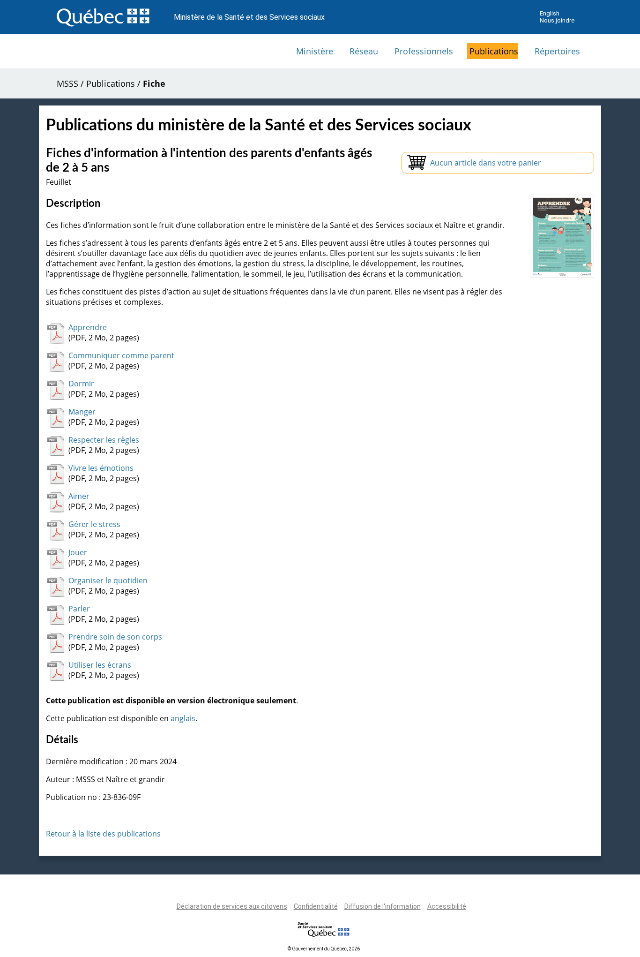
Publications (493, 51)
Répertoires (557, 51)
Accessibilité (446, 906)
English (549, 13)
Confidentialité (316, 906)
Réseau (364, 51)
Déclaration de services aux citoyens (232, 906)
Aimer (78, 496)
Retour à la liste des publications (103, 834)
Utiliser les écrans (99, 665)
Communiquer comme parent (121, 355)
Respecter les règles (103, 440)
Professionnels (423, 51)
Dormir (81, 383)
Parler (79, 608)
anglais (183, 718)
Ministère (314, 51)
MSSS (67, 83)
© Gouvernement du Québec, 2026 (324, 948)
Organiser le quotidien (108, 580)
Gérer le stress (94, 524)
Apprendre (87, 327)
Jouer (77, 552)
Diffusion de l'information (382, 906)
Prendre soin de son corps (115, 637)
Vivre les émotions (101, 468)
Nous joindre (557, 20)
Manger (82, 412)
